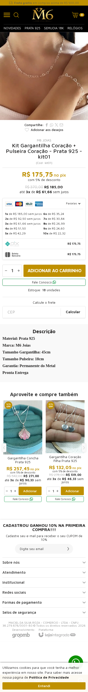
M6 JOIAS (44, 140)
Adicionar (30, 491)
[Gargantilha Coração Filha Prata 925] (65, 452)
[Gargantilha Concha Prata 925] (23, 452)
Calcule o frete (44, 302)
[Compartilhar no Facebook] (46, 125)
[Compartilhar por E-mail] (61, 125)
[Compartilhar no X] (56, 125)
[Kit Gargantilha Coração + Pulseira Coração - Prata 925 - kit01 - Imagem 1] (44, 76)
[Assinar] (68, 549)
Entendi (44, 686)
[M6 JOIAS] (43, 15)
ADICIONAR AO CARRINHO (54, 270)
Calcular (73, 312)
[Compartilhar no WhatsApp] (51, 125)
